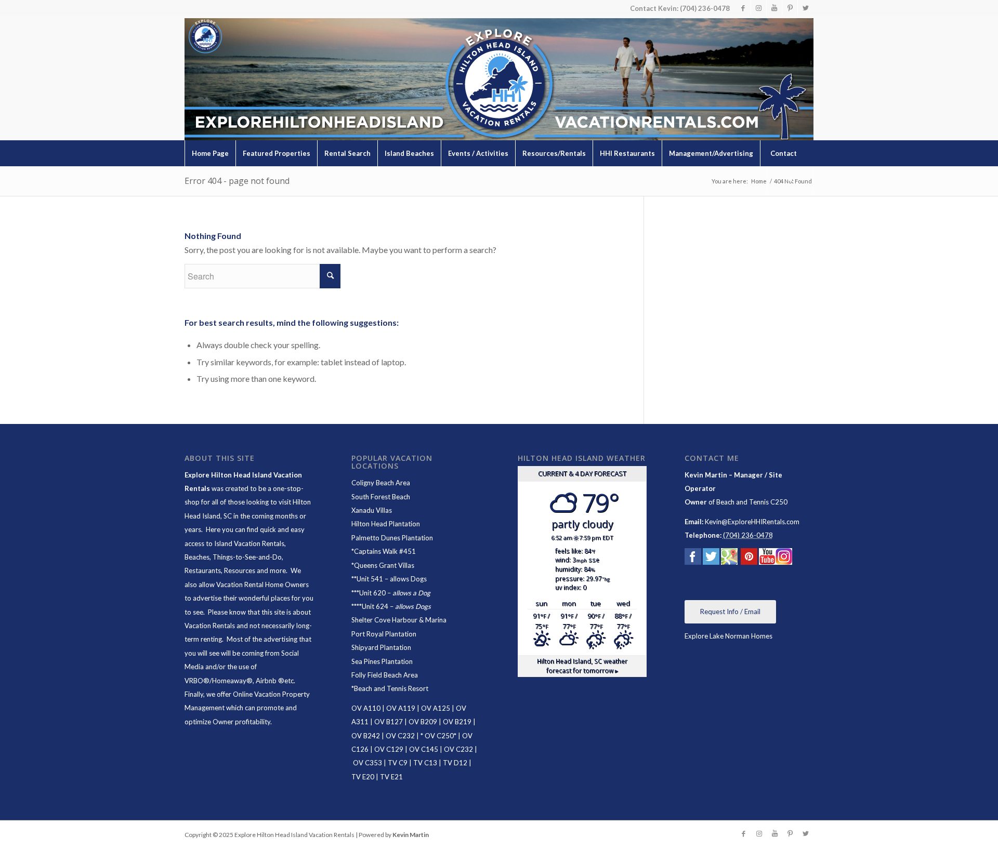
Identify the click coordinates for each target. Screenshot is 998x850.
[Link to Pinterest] (789, 8)
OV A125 (435, 708)
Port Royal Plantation (383, 634)
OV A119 (400, 708)
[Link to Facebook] (743, 8)
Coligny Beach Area (380, 483)
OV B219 (457, 722)
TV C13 (425, 763)
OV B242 (365, 736)
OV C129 (388, 749)
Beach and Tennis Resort (391, 688)
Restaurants (203, 570)
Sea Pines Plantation (382, 661)
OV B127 (388, 722)
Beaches (197, 557)
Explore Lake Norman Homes (728, 636)
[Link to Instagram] (758, 8)
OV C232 (400, 736)
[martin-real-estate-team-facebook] (693, 558)
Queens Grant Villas (384, 565)
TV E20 (362, 777)
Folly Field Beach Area (384, 675)
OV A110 (365, 708)
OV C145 (423, 749)
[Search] (790, 179)
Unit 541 (370, 579)
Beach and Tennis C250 (751, 502)
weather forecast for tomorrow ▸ (582, 665)
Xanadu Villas (371, 510)
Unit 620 (372, 593)
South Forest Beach (380, 497)
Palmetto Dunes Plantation (392, 538)
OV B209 (423, 722)
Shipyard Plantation (381, 647)
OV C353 (367, 763)
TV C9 (398, 763)
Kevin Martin (410, 835)
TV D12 (455, 763)
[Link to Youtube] (774, 8)
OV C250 (438, 736)
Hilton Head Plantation (385, 524)
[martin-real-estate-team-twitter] (711, 558)
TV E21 (391, 777)
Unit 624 (375, 606)
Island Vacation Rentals (249, 543)
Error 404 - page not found (237, 181)
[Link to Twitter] (805, 8)
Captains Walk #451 (385, 551)
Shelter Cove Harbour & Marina (399, 620)
